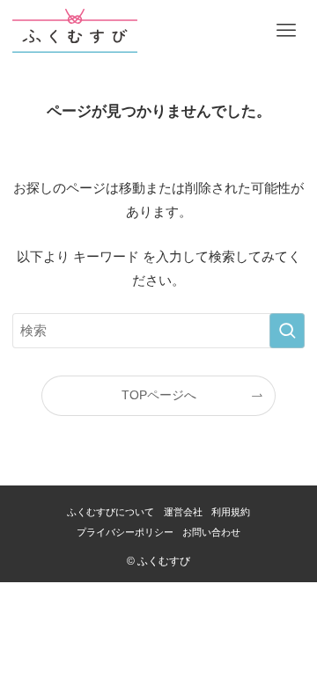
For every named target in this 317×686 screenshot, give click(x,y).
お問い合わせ (211, 532)
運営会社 (183, 512)
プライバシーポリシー (125, 532)
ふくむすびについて (110, 512)
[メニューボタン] (286, 31)
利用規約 (230, 512)
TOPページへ (159, 395)
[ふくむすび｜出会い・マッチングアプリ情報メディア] (74, 31)
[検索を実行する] (287, 330)
